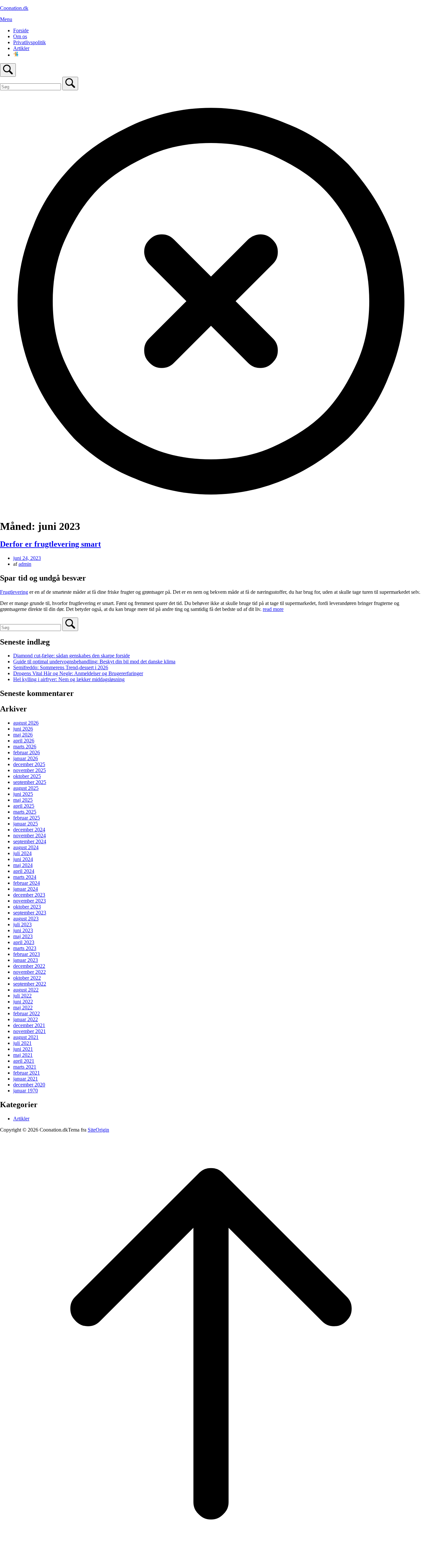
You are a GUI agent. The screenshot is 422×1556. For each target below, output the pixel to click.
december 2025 (29, 764)
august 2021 (26, 1037)
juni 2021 (23, 1049)
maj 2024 (23, 865)
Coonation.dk (14, 8)
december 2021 (29, 1025)
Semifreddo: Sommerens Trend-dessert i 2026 (60, 667)
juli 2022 (22, 995)
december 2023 (29, 895)
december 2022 (29, 966)
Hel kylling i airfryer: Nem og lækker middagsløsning (69, 679)
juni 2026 (23, 729)
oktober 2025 (27, 776)
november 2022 (29, 972)
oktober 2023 (27, 906)
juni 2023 (23, 930)
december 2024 (29, 829)
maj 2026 (23, 734)
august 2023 (26, 918)
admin (24, 564)
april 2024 (23, 871)
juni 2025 (23, 794)
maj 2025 (23, 800)
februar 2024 (26, 883)
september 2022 (29, 984)
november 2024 (29, 835)
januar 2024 (25, 889)
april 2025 (23, 806)
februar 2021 (26, 1073)
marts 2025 (24, 812)
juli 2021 (22, 1043)
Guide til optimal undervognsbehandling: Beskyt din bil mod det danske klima (94, 661)
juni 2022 (23, 1001)
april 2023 (23, 942)
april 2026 (23, 740)
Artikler (21, 48)
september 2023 (29, 912)
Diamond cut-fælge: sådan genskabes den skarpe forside (71, 655)
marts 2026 (24, 746)
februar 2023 (26, 954)
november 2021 (29, 1031)
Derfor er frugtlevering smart (50, 544)
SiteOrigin (98, 1130)
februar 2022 (26, 1013)
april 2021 (23, 1061)
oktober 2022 (27, 978)
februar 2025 (26, 818)
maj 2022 (23, 1007)
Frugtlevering (14, 592)
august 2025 (26, 788)
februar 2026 (26, 752)
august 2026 (26, 723)
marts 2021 (24, 1067)
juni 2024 (23, 859)
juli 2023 (22, 924)
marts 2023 (24, 948)
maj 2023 (23, 936)
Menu (6, 19)
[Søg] (70, 83)
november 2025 (29, 770)
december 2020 (29, 1084)
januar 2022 (25, 1019)
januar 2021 (25, 1078)
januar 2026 (25, 758)
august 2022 (26, 990)
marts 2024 (24, 877)
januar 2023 (25, 960)
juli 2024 (22, 853)
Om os (20, 36)
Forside (21, 30)
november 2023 (29, 901)
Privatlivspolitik (29, 42)
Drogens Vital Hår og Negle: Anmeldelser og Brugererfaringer (78, 673)
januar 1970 (25, 1090)
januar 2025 (25, 823)
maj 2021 (23, 1055)
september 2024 (29, 841)
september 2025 (29, 782)
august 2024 (26, 847)
